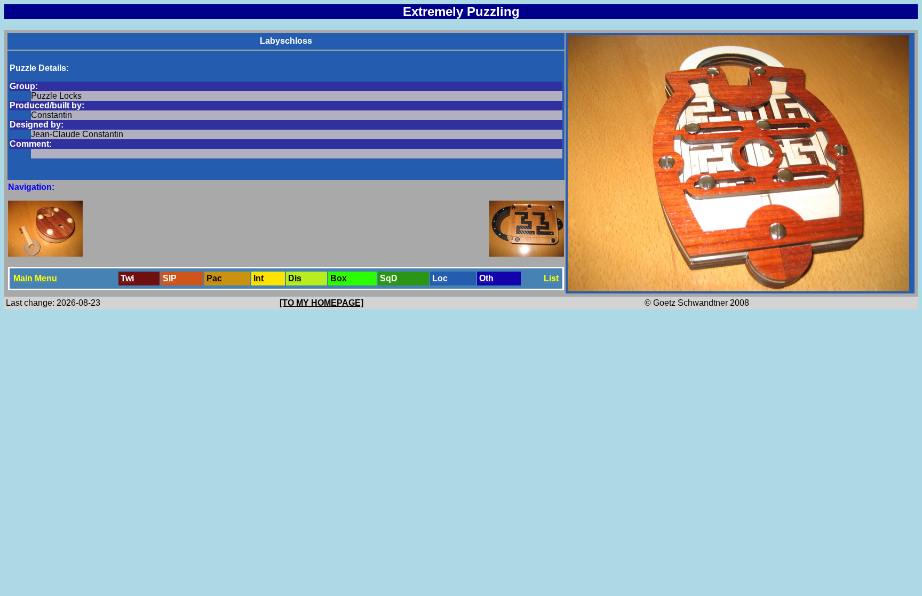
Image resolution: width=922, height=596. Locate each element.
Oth (486, 278)
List (551, 278)
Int (258, 278)
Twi (127, 278)
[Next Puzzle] (526, 253)
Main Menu (35, 278)
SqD (389, 278)
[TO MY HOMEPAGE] (321, 302)
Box (338, 278)
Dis (294, 278)
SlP (170, 278)
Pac (214, 278)
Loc (440, 278)
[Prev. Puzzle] (45, 253)
